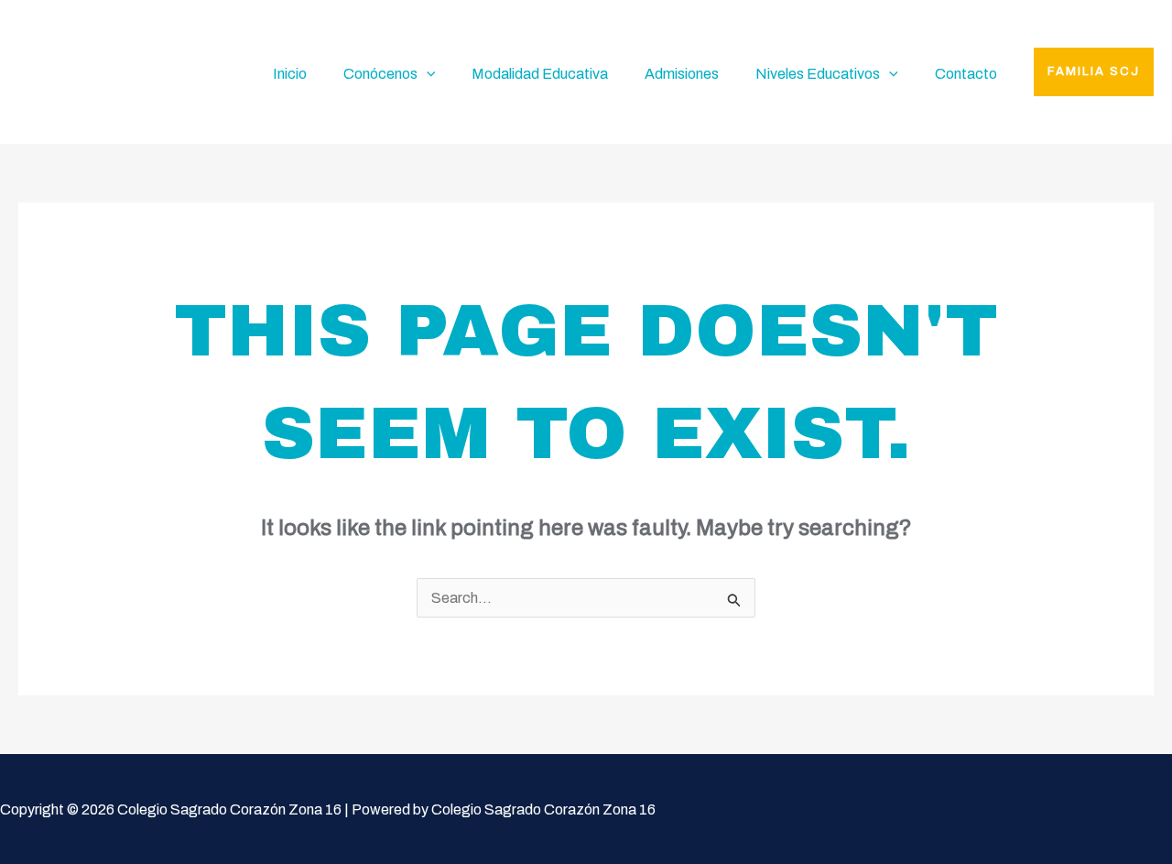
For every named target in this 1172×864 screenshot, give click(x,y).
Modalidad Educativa (540, 74)
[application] (427, 74)
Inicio (290, 74)
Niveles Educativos (817, 74)
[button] (1094, 72)
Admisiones (682, 74)
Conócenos (380, 74)
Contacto (966, 74)
